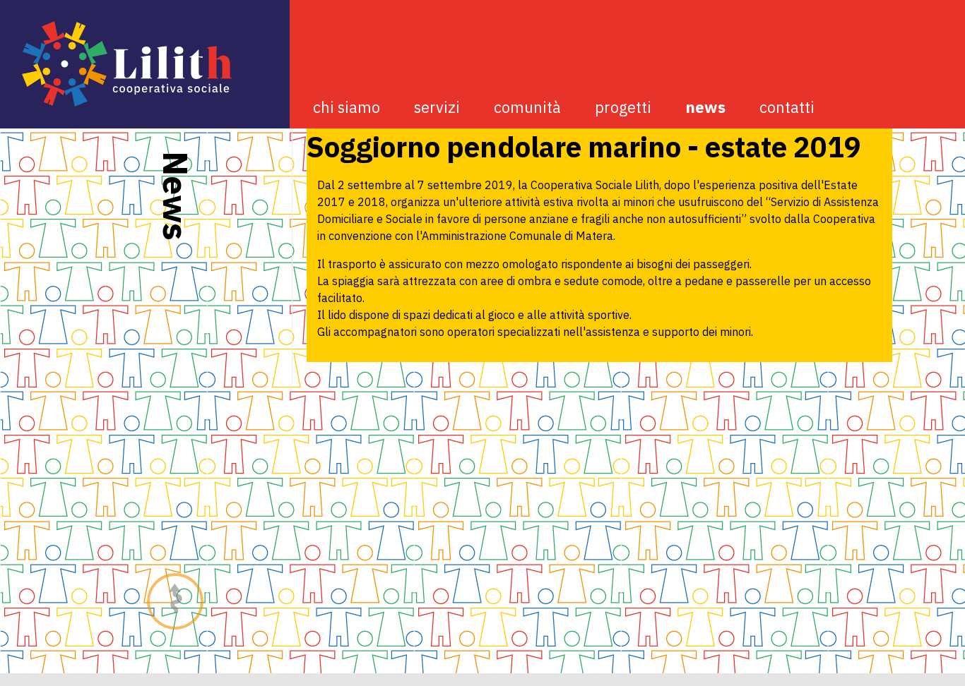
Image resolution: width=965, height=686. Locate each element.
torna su (175, 601)
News (705, 107)
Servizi (437, 107)
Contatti (787, 107)
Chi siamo (346, 107)
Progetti (623, 107)
